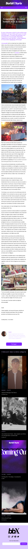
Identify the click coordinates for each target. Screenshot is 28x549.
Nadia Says (5, 394)
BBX (3, 478)
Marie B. (4, 437)
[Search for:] (26, 7)
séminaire (17, 52)
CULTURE (3, 474)
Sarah (9, 332)
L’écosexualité (4, 43)
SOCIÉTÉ (14, 16)
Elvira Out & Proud (6, 518)
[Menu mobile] (2, 7)
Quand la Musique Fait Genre (9, 392)
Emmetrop (12, 39)
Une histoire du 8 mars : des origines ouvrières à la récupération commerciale (14, 434)
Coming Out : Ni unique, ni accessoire (11, 477)
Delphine (5, 519)
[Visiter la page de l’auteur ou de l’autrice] (4, 333)
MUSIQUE (3, 390)
